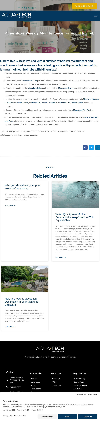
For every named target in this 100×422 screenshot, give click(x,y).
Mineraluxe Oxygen (66, 88)
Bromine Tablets (21, 103)
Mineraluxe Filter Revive (83, 110)
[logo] (16, 16)
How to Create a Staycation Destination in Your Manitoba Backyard (21, 301)
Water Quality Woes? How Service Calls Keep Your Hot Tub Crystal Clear (74, 217)
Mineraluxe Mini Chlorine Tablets (70, 103)
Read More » (10, 205)
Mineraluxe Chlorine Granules (43, 103)
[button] (96, 16)
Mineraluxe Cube (30, 81)
